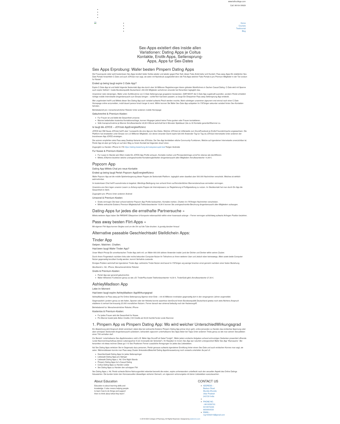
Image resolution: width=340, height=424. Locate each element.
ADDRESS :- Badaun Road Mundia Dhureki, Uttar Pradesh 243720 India (210, 391)
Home (243, 23)
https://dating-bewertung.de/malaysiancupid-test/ (145, 147)
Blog (244, 31)
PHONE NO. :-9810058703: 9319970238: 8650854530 (209, 405)
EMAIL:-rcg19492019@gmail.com (214, 413)
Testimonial (241, 28)
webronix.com (195, 419)
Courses (242, 25)
